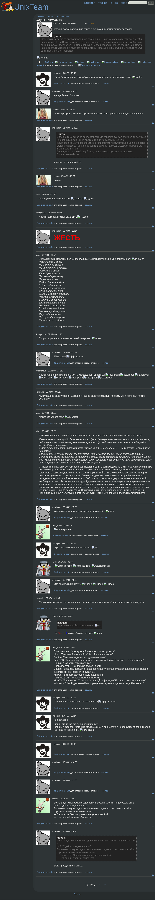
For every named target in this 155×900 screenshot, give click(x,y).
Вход (124, 2)
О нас (114, 2)
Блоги (50, 16)
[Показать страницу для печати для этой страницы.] (89, 65)
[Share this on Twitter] (145, 62)
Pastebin (77, 894)
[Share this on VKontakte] (63, 62)
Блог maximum (63, 16)
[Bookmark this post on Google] (128, 62)
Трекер (102, 2)
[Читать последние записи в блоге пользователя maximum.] (40, 62)
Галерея (89, 2)
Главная (40, 16)
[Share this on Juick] (93, 62)
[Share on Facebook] (110, 62)
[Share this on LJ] (79, 62)
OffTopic (91, 23)
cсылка (105, 83)
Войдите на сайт (62, 83)
